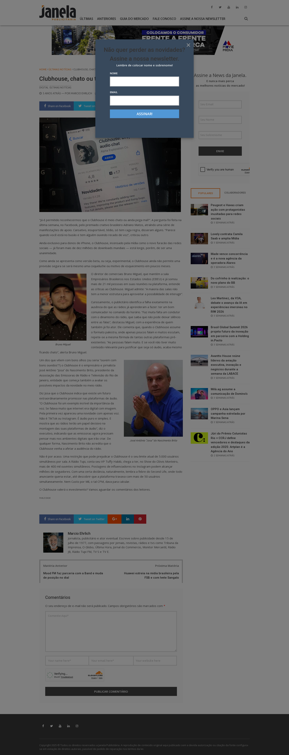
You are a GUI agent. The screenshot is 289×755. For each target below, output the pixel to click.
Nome (114, 73)
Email (114, 92)
